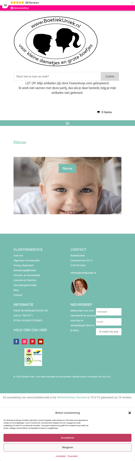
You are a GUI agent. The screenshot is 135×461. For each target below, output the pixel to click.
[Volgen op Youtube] (40, 341)
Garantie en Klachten (25, 280)
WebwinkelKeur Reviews (72, 397)
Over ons (18, 255)
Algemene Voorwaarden (27, 260)
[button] (129, 413)
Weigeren (67, 447)
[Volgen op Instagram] (24, 341)
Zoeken (109, 76)
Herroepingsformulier (25, 285)
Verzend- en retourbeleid (27, 275)
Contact (18, 295)
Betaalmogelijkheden (25, 270)
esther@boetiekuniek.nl (83, 272)
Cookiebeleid (61, 456)
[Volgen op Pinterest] (32, 341)
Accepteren (67, 437)
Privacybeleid (73, 456)
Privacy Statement (24, 265)
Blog (16, 290)
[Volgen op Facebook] (16, 341)
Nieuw (67, 168)
